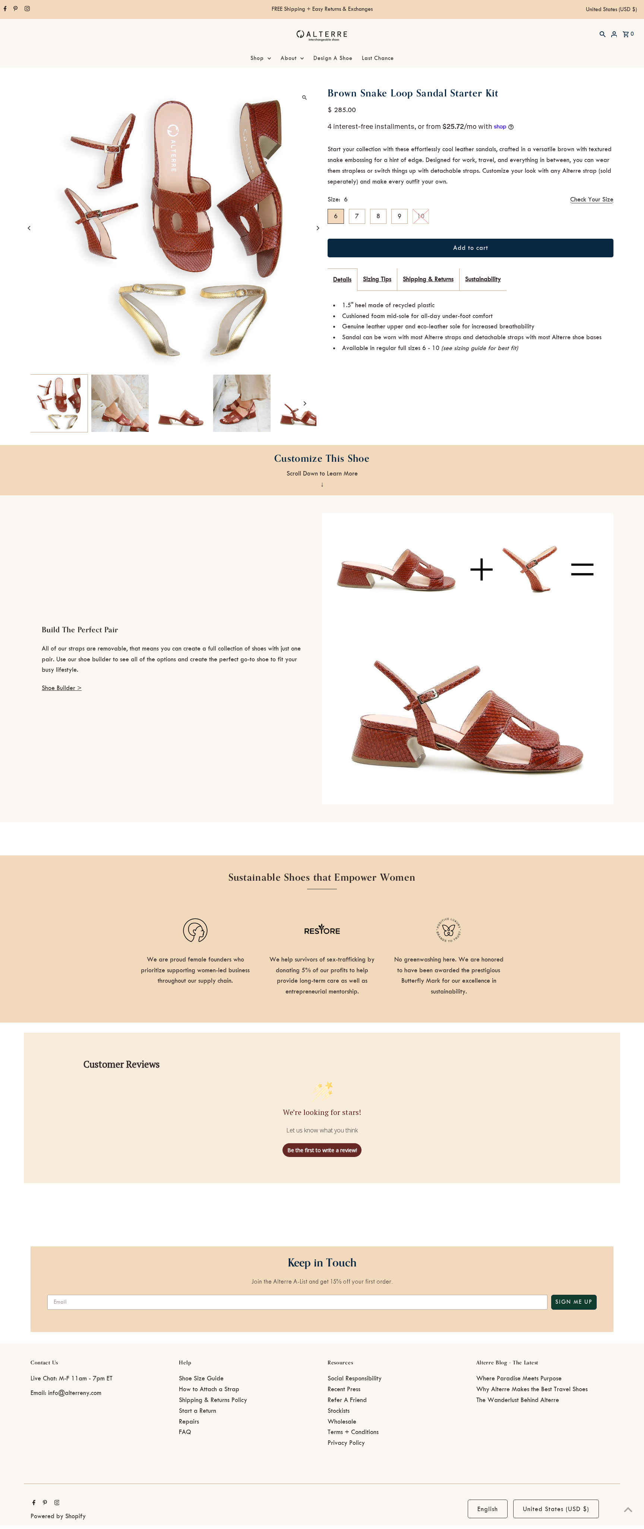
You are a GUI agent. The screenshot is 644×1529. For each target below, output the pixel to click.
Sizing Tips (377, 279)
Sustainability (483, 279)
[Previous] (29, 228)
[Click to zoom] (304, 97)
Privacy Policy (346, 1443)
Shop (257, 58)
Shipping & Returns (428, 279)
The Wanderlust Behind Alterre (517, 1400)
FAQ (185, 1432)
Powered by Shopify (58, 1516)
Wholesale (342, 1421)
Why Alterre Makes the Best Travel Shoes (532, 1389)
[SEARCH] (602, 34)
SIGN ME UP (574, 1302)
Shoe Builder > (62, 688)
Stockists (339, 1411)
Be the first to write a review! (322, 1150)
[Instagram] (26, 9)
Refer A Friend (347, 1400)
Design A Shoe (333, 58)
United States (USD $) (611, 10)
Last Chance (378, 58)
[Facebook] (4, 9)
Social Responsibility (355, 1378)
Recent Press (344, 1389)
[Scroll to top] (628, 1509)
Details (342, 279)
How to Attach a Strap (209, 1389)
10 (420, 216)
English (487, 1509)
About (289, 58)
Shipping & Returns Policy (213, 1400)
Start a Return (197, 1411)
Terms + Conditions (353, 1432)
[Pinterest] (15, 9)
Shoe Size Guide (201, 1378)
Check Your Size (591, 199)
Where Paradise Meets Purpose (519, 1378)
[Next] (317, 228)
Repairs (189, 1421)
